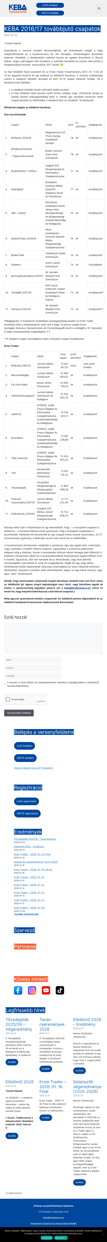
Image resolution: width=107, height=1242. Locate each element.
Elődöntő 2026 (20, 1081)
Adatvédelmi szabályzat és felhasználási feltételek (53, 1223)
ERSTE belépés (50, 13)
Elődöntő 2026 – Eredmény (29, 846)
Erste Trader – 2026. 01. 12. (29, 900)
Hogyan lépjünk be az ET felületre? (33, 768)
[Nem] (103, 1234)
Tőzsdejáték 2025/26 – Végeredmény (35, 839)
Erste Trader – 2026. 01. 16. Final (32, 854)
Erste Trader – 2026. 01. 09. (29, 907)
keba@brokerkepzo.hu (77, 588)
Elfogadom (46, 1238)
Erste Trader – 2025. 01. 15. (29, 877)
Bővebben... (61, 1238)
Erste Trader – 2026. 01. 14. (29, 884)
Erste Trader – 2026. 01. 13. (29, 892)
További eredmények (26, 914)
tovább (12, 1062)
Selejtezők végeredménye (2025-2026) (36, 862)
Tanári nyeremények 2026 (52, 1024)
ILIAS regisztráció (26, 801)
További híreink (14, 1192)
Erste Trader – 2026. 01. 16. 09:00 (33, 869)
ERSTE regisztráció (27, 813)
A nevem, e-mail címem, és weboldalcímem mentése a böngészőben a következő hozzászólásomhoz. (53, 684)
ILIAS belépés (50, 5)
